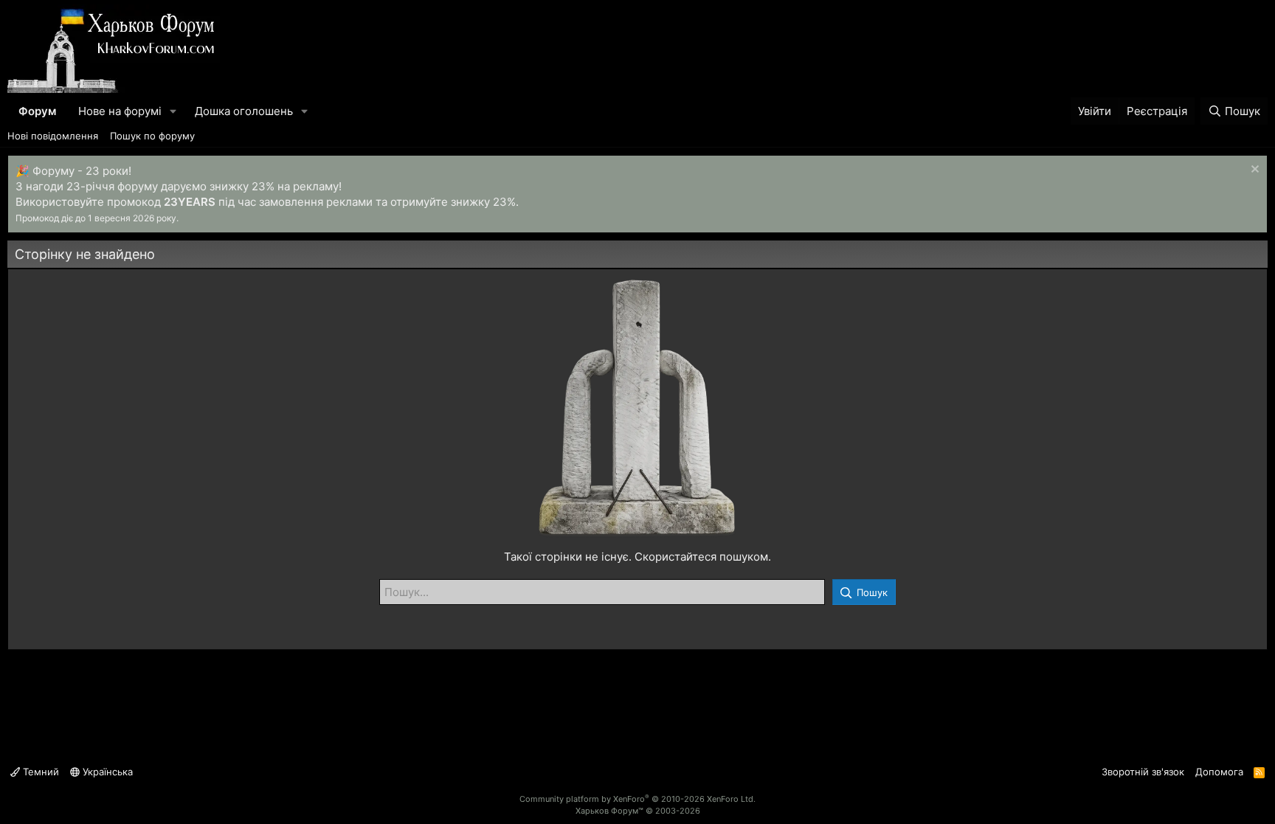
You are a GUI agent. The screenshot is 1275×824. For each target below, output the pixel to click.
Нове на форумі (120, 111)
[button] (173, 111)
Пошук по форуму (152, 136)
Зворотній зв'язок (1143, 772)
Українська (106, 772)
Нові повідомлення (52, 136)
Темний (39, 772)
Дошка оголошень (244, 111)
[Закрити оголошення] (1253, 171)
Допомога (1219, 772)
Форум (37, 111)
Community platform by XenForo (637, 799)
